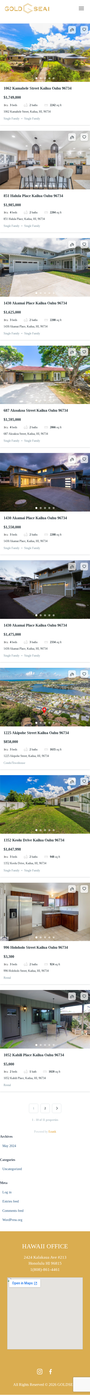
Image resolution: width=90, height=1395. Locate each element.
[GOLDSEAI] (29, 8)
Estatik (52, 1131)
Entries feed (10, 1201)
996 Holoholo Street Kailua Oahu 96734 (36, 947)
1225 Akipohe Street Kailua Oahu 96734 (36, 733)
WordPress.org (12, 1220)
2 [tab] (41, 78)
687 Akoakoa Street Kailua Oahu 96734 (36, 410)
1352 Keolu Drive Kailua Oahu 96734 (34, 840)
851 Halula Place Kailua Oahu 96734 (33, 196)
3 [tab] (45, 78)
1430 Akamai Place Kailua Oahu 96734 (35, 303)
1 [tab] (36, 78)
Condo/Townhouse (14, 763)
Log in (7, 1192)
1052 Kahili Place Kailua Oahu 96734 (34, 1055)
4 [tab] (49, 78)
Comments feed (13, 1211)
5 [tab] (54, 78)
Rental (7, 977)
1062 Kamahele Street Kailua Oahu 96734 (38, 88)
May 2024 (9, 1146)
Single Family (11, 118)
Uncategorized (12, 1169)
